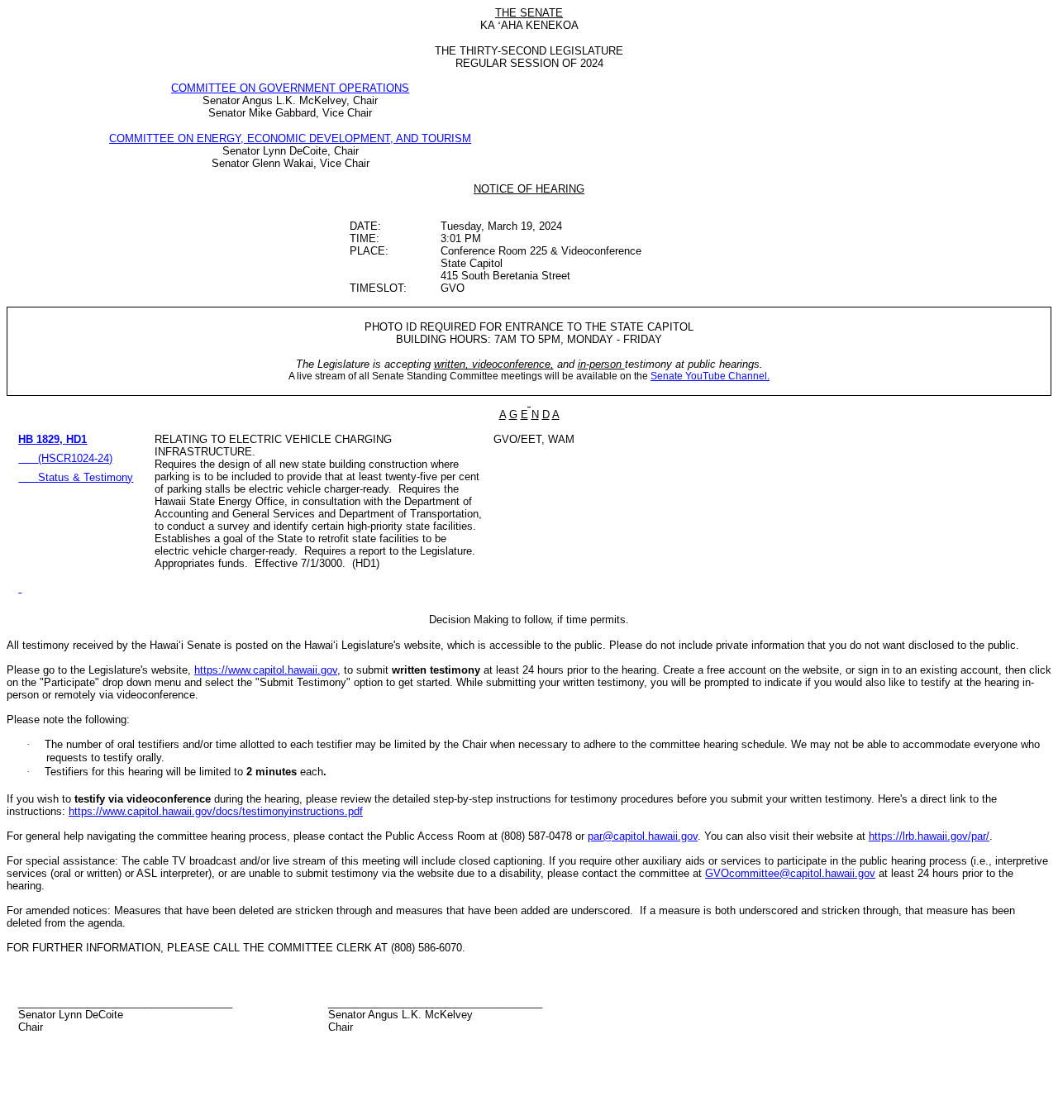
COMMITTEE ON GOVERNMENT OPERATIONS (290, 88)
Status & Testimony (85, 477)
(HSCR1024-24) (75, 458)
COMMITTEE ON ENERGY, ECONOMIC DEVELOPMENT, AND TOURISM (290, 138)
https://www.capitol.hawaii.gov (265, 670)
